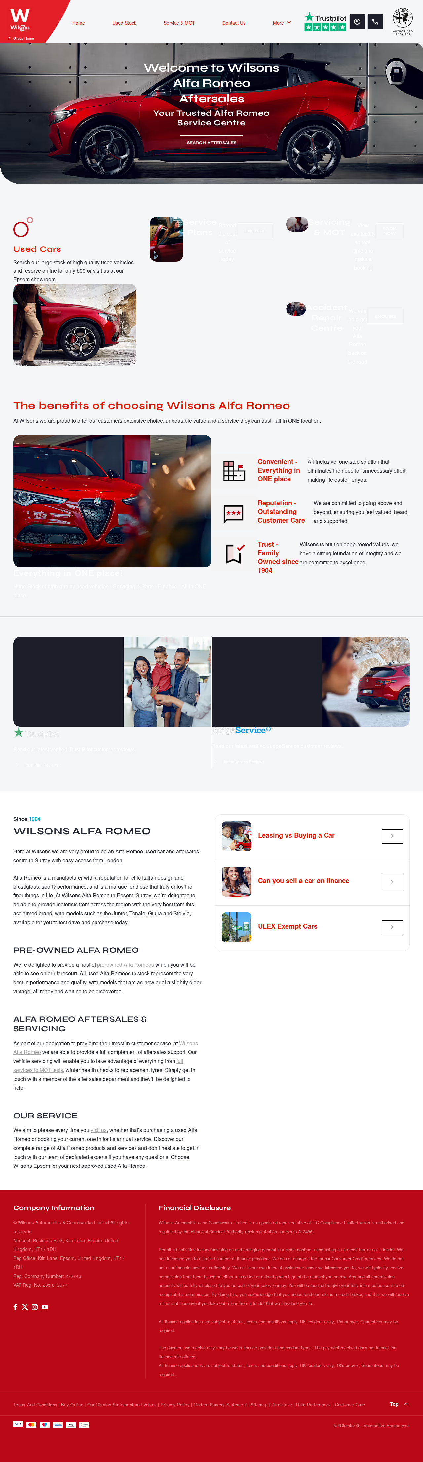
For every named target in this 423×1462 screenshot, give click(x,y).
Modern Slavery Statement (220, 1405)
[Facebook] (15, 1307)
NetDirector (344, 1425)
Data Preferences (313, 1405)
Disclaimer (281, 1405)
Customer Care (350, 1405)
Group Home (23, 38)
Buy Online (72, 1405)
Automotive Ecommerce (387, 1425)
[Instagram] (34, 1307)
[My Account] (357, 21)
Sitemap (259, 1405)
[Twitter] (24, 1307)
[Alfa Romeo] (402, 21)
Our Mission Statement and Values (122, 1405)
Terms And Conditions (35, 1405)
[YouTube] (44, 1307)
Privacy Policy (175, 1405)
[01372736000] (375, 21)
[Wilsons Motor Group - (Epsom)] (20, 19)
